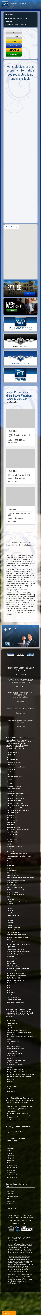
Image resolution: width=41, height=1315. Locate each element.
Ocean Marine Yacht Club (14, 1053)
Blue (8, 781)
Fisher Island (22, 743)
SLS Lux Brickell (11, 963)
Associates (24, 1218)
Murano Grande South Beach (15, 894)
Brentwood (10, 1151)
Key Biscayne (10, 745)
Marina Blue (10, 866)
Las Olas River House (13, 1046)
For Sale (13, 41)
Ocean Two (10, 913)
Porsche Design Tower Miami (15, 942)
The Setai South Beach (13, 983)
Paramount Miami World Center (16, 935)
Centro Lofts (10, 791)
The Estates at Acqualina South (16, 975)
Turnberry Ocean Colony (14, 1000)
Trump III (9, 990)
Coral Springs (10, 1011)
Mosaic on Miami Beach (14, 887)
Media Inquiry (14, 1220)
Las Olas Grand (11, 1044)
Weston (28, 1015)
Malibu (9, 1163)
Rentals (10, 25)
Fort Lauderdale (25, 1011)
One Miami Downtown (13, 927)
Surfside (21, 748)
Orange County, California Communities (16, 1185)
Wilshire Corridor (12, 1177)
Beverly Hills (10, 1148)
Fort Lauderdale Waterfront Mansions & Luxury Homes (19, 1033)
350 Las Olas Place (12, 1023)
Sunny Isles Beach (11, 748)
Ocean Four (10, 906)
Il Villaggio (10, 841)
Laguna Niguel (11, 1206)
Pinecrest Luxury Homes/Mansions (17, 937)
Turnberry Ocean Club (13, 997)
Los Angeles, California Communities (15, 1139)
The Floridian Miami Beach (15, 978)
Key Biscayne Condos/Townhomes (17, 854)
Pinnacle (9, 939)
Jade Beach (10, 844)
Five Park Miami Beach (13, 827)
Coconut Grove (11, 742)
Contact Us (24, 1223)
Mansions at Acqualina (14, 861)
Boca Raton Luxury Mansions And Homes (20, 1106)
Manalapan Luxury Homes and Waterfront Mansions (19, 1116)
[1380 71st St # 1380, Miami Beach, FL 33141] (20, 496)
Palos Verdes (11, 1170)
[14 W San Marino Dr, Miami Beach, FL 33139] (20, 418)
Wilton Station (11, 1091)
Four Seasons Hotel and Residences (18, 829)
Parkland (29, 1013)
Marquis (9, 868)
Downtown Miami (11, 743)
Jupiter (9, 1102)
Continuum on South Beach (15, 803)
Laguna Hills (10, 1203)
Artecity (9, 772)
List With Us (14, 50)
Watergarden (10, 1084)
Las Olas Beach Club (13, 1041)
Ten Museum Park (12, 971)
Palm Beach (24, 1102)
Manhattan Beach (12, 1165)
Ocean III (9, 908)
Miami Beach (9, 15)
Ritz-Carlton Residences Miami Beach (18, 951)
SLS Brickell (10, 961)
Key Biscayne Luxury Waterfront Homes (19, 856)
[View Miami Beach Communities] (14, 32)
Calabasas (10, 1153)
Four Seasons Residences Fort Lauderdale (20, 1036)
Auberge (9, 1025)
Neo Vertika (10, 899)
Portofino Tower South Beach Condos (18, 944)
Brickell (24, 740)
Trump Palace (11, 992)
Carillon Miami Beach (13, 789)
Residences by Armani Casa (15, 949)
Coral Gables (21, 742)
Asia (8, 774)
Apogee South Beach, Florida (16, 767)
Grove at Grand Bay (12, 832)
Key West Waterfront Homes (15, 1132)
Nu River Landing (12, 1051)
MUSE (8, 897)
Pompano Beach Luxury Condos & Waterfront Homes (17, 1061)
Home (10, 1215)
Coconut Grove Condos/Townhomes (18, 796)
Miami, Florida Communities (17, 737)
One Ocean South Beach (14, 930)
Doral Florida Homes (13, 813)
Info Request (13, 54)
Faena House (11, 822)
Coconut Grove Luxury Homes (16, 798)
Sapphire (9, 1067)
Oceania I (9, 918)
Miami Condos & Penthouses (16, 880)
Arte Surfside (11, 769)
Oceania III (10, 922)
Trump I (9, 985)
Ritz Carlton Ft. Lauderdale (15, 1064)
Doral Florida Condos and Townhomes (18, 810)
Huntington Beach (12, 1196)
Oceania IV (10, 925)
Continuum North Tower (14, 801)
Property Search (27, 1215)
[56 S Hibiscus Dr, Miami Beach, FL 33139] (20, 458)
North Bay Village (11, 747)
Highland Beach (29, 1100)
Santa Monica (11, 1172)
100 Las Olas (11, 1020)
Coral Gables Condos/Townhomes (17, 805)
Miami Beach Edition (13, 875)
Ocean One (10, 910)
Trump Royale (11, 995)
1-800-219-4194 (20, 674)
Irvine (8, 1198)
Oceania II (10, 920)
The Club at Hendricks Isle (15, 1069)
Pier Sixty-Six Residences (14, 1056)
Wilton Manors (10, 1016)
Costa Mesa (10, 1191)
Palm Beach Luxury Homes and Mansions (19, 1120)
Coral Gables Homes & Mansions (17, 808)
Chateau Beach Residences (15, 793)
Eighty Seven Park (12, 817)
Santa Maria (10, 956)
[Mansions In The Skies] (20, 341)
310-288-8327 (20, 701)
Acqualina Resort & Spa (14, 762)
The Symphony (11, 1079)
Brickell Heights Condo (14, 786)
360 (8, 757)
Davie (17, 1011)
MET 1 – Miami (11, 873)
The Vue (9, 1081)
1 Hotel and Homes (13, 752)
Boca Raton (10, 1100)
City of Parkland (11, 1028)
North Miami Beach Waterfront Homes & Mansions (19, 902)
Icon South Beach (12, 839)
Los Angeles (10, 1160)
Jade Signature (11, 851)
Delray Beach (19, 1100)
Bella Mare (10, 779)
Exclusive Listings (13, 1218)
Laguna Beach (11, 1201)
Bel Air (9, 1146)
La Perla (9, 858)
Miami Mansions (12, 882)
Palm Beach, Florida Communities (19, 1098)
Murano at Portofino (13, 892)
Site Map (21, 1220)
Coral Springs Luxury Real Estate (16, 1030)
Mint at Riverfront (12, 885)
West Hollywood (12, 1175)
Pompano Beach (19, 1015)
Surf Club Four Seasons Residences (18, 968)
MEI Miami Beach (12, 870)
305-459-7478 (20, 686)
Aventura (9, 740)
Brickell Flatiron (11, 784)
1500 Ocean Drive (12, 755)
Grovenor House (12, 834)
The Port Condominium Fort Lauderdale (19, 1077)
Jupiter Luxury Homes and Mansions (18, 1113)
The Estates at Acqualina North (16, 973)
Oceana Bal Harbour (13, 915)
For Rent (14, 46)
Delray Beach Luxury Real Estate (16, 1109)
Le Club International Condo (15, 1048)
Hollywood (21, 1013)
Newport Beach (11, 1208)
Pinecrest (21, 747)
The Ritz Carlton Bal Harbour (15, 980)
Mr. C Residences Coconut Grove (17, 890)
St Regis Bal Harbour (13, 966)
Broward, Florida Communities (18, 1009)
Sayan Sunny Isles (12, 959)
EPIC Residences (12, 820)
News (31, 1218)
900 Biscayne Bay (12, 760)
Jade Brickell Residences (14, 846)
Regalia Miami (11, 947)
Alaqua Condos (11, 764)
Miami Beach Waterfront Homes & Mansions (17, 20)
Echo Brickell (11, 815)
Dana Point (10, 1194)
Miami (18, 745)
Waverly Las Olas (12, 1086)
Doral (28, 742)
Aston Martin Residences (14, 776)
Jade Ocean (10, 849)
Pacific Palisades (12, 1167)
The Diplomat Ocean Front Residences (18, 1072)
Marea (8, 863)
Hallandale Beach (11, 1013)
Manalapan (16, 1102)
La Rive (9, 1039)
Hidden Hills (10, 1155)
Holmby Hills (11, 1158)
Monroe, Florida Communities (18, 1127)
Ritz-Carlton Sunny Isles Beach (16, 954)
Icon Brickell (10, 837)
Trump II (9, 988)
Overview (14, 37)
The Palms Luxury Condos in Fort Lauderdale (20, 1074)
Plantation (9, 1015)
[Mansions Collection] (20, 358)
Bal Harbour (17, 740)
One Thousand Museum (14, 932)
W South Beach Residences (15, 1002)
